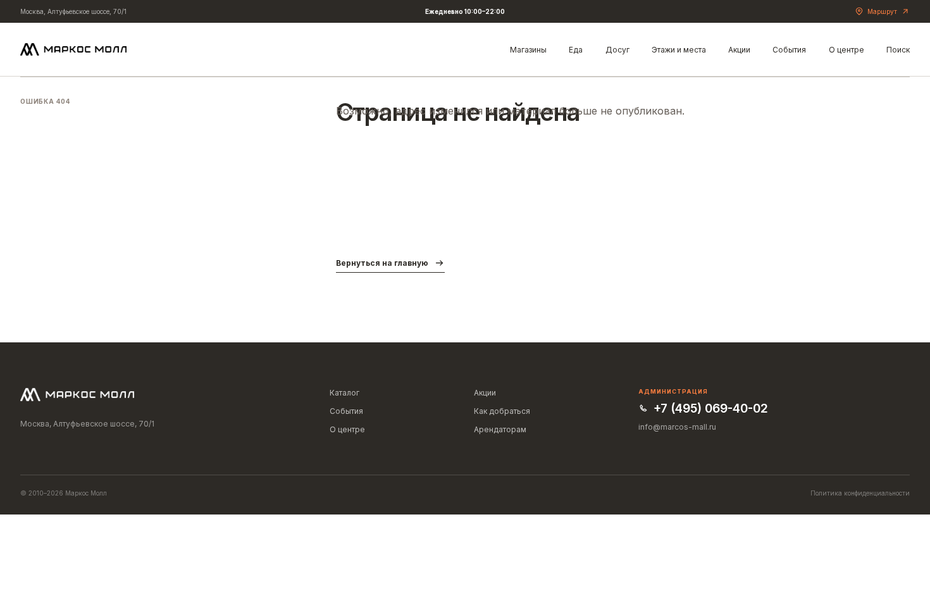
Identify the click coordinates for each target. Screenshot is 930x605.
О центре (846, 49)
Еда (576, 49)
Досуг (617, 49)
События (789, 49)
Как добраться (502, 411)
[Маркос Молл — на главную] (73, 49)
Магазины (528, 49)
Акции (739, 49)
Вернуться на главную (382, 263)
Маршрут (882, 11)
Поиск (898, 49)
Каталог (344, 392)
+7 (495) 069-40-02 (711, 408)
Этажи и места (679, 49)
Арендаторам (500, 429)
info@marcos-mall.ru (677, 427)
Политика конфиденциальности (860, 493)
